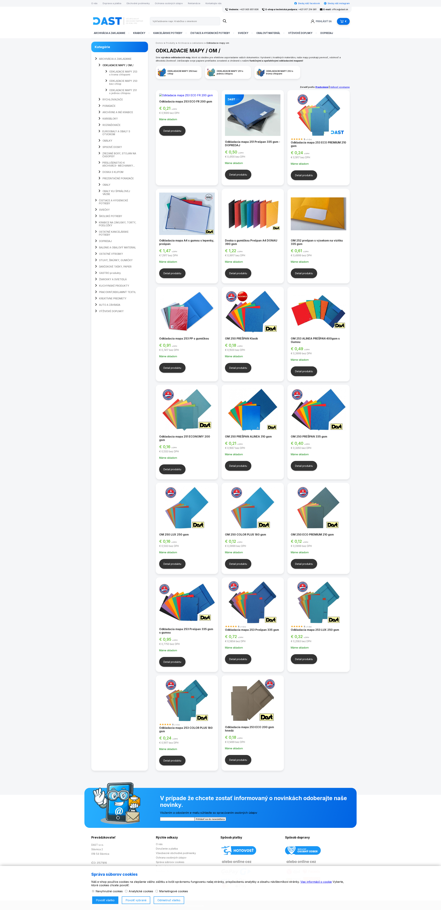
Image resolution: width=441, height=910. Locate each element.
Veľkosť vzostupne (340, 87)
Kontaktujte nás (214, 3)
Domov (159, 43)
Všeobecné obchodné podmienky (176, 853)
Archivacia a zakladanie (191, 43)
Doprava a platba (112, 3)
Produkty (170, 43)
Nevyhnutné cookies (109, 891)
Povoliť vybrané (136, 900)
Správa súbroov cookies (170, 862)
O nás (94, 3)
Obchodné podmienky (138, 3)
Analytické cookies (140, 891)
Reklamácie (194, 3)
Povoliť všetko (105, 900)
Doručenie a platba (167, 848)
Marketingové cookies (173, 891)
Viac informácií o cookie (316, 881)
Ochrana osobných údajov (169, 3)
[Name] (224, 21)
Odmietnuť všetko (168, 900)
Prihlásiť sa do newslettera (210, 819)
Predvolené (321, 87)
